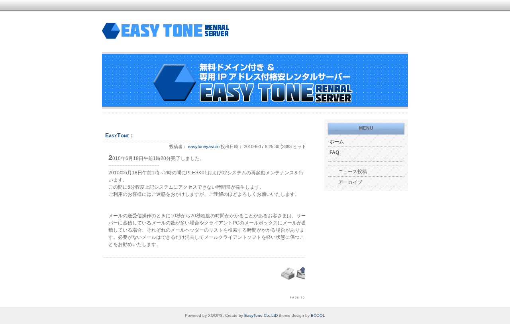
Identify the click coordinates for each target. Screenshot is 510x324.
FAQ (334, 152)
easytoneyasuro (204, 146)
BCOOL (318, 315)
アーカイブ (350, 182)
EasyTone (117, 135)
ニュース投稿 (352, 171)
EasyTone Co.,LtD (261, 315)
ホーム (337, 141)
